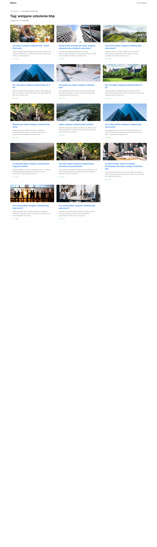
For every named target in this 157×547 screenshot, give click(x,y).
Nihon (13, 3)
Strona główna (142, 3)
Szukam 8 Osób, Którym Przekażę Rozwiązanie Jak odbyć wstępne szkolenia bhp (123, 166)
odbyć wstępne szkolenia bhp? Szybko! (76, 124)
